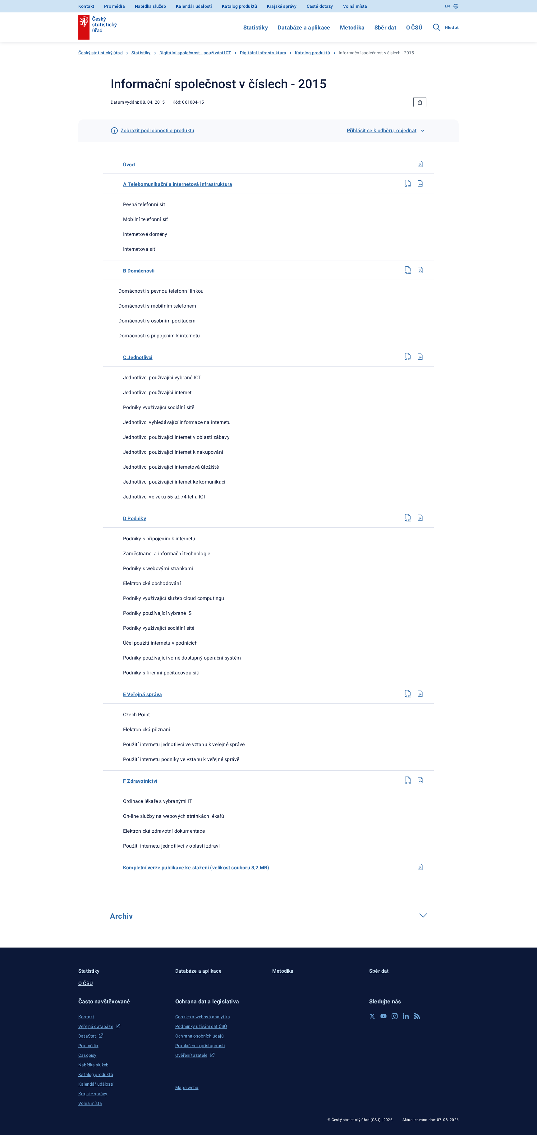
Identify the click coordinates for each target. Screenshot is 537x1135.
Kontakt (86, 6)
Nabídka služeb (150, 6)
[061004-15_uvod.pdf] (420, 164)
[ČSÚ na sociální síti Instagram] (395, 1016)
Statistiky (255, 27)
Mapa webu (187, 1087)
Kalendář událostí (194, 6)
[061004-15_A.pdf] (420, 183)
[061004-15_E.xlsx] (408, 693)
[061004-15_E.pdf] (420, 693)
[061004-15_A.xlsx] (408, 183)
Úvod (129, 165)
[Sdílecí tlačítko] (419, 102)
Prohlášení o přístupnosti (200, 1045)
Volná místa (355, 6)
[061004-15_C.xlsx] (408, 356)
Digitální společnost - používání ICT (195, 52)
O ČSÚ (414, 27)
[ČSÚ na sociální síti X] (372, 1016)
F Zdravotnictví (140, 781)
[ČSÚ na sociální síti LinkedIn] (406, 1016)
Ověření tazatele (191, 1055)
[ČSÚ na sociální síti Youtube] (383, 1016)
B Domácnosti (138, 271)
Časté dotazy (320, 6)
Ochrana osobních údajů (199, 1036)
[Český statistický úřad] (97, 27)
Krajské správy (281, 6)
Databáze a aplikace (304, 27)
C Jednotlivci (138, 357)
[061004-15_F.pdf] (420, 780)
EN (447, 6)
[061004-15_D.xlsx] (408, 517)
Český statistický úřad (100, 52)
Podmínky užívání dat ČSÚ (201, 1026)
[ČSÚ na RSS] (417, 1016)
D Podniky (134, 518)
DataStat (87, 1036)
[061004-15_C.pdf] (420, 356)
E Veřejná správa (142, 694)
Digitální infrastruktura (263, 52)
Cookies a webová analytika (202, 1016)
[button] (123, 1001)
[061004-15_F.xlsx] (408, 780)
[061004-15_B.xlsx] (408, 270)
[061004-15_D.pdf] (420, 517)
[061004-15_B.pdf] (420, 270)
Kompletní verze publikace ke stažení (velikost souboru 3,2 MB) (196, 868)
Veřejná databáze (95, 1026)
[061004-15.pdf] (420, 867)
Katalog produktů (239, 6)
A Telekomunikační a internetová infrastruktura (177, 184)
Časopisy (87, 1055)
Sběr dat (385, 27)
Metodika (352, 27)
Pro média (114, 6)
